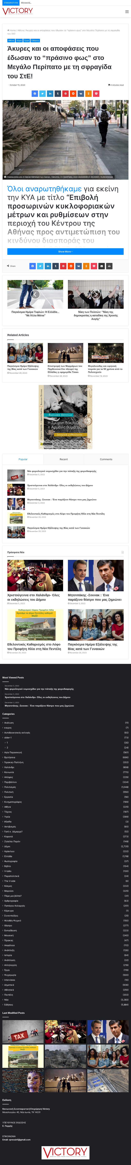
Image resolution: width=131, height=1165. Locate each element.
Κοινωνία (9, 772)
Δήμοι (19, 40)
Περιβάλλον (10, 782)
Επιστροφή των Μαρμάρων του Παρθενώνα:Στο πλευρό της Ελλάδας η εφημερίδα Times (65, 369)
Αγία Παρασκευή (13, 752)
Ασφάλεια (9, 945)
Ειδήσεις (35, 40)
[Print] (109, 266)
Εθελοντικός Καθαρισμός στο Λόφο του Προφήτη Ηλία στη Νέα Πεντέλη (66, 513)
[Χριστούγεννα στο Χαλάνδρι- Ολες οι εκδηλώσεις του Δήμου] (16, 490)
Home (12, 30)
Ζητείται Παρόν (12, 841)
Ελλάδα (8, 856)
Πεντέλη (8, 994)
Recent (64, 459)
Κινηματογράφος (13, 802)
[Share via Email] (101, 266)
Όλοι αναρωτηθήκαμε (44, 188)
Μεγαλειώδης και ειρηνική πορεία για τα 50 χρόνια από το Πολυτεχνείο (105, 369)
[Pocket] (96, 93)
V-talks (7, 871)
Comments (106, 459)
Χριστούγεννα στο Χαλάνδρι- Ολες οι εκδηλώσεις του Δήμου (60, 485)
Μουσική (9, 935)
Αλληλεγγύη (10, 965)
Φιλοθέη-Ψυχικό (12, 920)
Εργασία (8, 797)
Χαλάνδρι (9, 767)
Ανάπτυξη (9, 950)
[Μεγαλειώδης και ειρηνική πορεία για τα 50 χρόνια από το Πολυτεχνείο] (106, 353)
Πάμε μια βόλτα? (13, 896)
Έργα (26, 40)
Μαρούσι (9, 891)
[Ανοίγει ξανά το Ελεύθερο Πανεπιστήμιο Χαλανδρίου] (23, 1080)
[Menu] (127, 12)
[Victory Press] (17, 11)
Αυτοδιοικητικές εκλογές (17, 732)
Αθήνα (21, 30)
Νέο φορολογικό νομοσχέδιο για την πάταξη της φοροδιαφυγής (61, 471)
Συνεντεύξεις (11, 915)
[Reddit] (73, 93)
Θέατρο (8, 925)
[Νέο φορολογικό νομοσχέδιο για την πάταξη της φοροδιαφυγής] (16, 476)
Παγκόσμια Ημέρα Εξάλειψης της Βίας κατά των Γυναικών (58, 528)
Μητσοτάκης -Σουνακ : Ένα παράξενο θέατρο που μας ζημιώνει (53, 2)
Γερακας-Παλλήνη (13, 762)
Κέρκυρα (9, 910)
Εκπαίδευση (10, 930)
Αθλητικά (9, 990)
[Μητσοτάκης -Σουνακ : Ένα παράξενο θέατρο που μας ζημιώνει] (16, 504)
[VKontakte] (81, 93)
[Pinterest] (65, 93)
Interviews (9, 980)
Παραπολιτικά (11, 876)
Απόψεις (8, 777)
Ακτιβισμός (10, 826)
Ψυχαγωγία (10, 975)
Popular (23, 459)
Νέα (6, 999)
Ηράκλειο (9, 851)
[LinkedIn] (50, 93)
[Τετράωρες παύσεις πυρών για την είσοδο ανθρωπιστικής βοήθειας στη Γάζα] (108, 1080)
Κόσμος (8, 886)
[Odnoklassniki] (88, 93)
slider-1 (8, 737)
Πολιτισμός (10, 787)
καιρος (8, 727)
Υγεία (7, 816)
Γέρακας (8, 940)
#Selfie (8, 821)
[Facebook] (35, 93)
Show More (64, 251)
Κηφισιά (8, 836)
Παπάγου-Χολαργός (14, 905)
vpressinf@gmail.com (20, 1139)
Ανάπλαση (9, 960)
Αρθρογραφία (11, 901)
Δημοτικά (9, 985)
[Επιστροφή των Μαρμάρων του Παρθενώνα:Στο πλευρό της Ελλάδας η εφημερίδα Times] (65, 353)
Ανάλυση (9, 722)
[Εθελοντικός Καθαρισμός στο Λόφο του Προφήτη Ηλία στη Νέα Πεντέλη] (16, 518)
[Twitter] (42, 93)
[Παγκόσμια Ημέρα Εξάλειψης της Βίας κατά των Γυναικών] (25, 353)
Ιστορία (8, 955)
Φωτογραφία (10, 861)
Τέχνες (8, 811)
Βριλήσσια (9, 757)
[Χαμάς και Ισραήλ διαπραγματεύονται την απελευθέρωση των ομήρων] (65, 1056)
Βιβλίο (7, 866)
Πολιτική (8, 792)
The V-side (9, 881)
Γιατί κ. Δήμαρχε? (13, 831)
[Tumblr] (58, 93)
